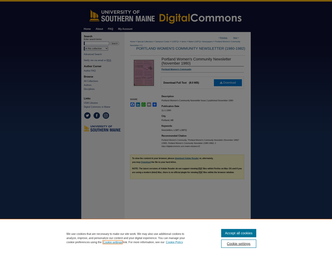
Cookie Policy (174, 242)
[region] (166, 238)
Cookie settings (112, 242)
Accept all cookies (238, 233)
